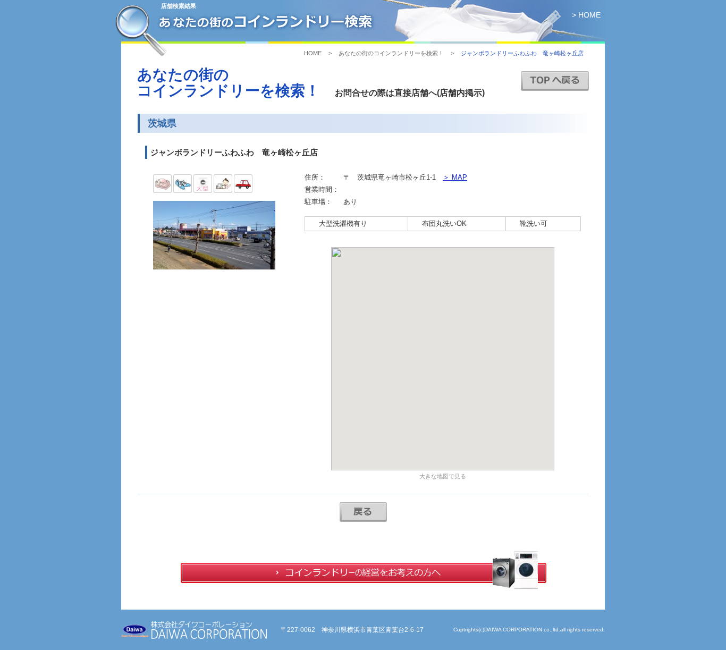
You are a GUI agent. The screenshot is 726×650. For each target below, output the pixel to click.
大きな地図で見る (442, 476)
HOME (313, 53)
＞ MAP (455, 177)
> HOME (586, 15)
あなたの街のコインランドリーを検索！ (391, 53)
